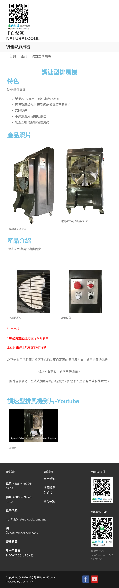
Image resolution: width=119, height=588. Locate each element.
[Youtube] (94, 579)
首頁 (13, 56)
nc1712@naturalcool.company (26, 519)
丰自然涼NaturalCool (23, 36)
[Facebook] (85, 579)
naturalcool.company (24, 533)
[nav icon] (107, 21)
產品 (24, 56)
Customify (27, 581)
